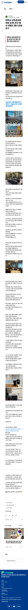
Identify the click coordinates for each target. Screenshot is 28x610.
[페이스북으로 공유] (6, 515)
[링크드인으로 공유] (12, 515)
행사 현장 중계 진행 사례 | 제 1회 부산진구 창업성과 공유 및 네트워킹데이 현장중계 (14, 542)
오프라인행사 (9, 507)
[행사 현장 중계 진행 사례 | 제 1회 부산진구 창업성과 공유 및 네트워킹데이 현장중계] (14, 533)
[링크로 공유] (16, 515)
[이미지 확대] (14, 66)
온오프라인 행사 (8, 511)
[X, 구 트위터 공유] (9, 515)
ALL (5, 9)
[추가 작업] (22, 17)
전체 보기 (21, 525)
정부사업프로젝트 (10, 505)
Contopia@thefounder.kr (6, 588)
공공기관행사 (9, 502)
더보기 (10, 9)
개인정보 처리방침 (4, 601)
